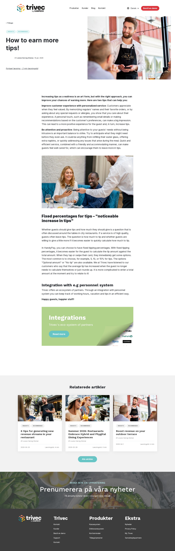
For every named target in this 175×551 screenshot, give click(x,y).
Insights (11, 31)
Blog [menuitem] (93, 8)
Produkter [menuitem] (74, 8)
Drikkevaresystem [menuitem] (96, 529)
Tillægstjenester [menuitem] (95, 538)
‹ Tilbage (9, 23)
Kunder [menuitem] (85, 8)
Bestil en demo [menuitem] (59, 533)
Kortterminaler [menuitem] (95, 533)
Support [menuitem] (57, 538)
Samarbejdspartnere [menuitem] (133, 538)
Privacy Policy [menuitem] (130, 529)
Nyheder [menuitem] (128, 524)
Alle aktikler (87, 459)
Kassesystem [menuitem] (94, 524)
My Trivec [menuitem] (129, 533)
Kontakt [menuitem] (101, 8)
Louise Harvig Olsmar (25, 58)
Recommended (23, 31)
